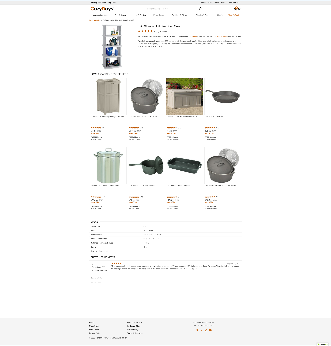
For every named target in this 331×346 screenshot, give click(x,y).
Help (223, 2)
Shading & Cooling (203, 15)
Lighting (220, 15)
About (91, 322)
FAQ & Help (94, 329)
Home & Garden (139, 15)
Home (203, 2)
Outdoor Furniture (100, 15)
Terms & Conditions (135, 333)
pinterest (201, 330)
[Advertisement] (165, 299)
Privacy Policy (94, 333)
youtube (210, 330)
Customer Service (134, 322)
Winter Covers (158, 15)
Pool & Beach (120, 15)
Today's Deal (233, 15)
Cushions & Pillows (179, 15)
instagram (206, 330)
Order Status (213, 2)
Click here (193, 36)
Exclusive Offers (133, 326)
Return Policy (132, 329)
